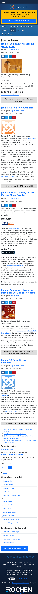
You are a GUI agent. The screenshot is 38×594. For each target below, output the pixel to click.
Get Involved (7, 492)
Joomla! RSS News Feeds (11, 519)
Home (4, 27)
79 (10, 467)
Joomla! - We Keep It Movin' (10, 95)
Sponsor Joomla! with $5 (24, 572)
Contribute (20, 30)
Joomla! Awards (8, 501)
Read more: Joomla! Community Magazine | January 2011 (19, 100)
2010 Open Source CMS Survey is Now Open (18, 436)
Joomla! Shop (7, 508)
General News (14, 49)
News (12, 30)
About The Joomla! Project (11, 495)
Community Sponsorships (11, 539)
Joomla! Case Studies (9, 505)
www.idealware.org (14, 228)
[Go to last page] (16, 467)
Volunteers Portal (8, 543)
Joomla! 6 (5, 30)
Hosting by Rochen (19, 593)
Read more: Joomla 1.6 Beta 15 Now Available (19, 423)
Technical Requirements (11, 523)
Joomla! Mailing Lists (9, 512)
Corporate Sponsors (9, 535)
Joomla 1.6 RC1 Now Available (17, 107)
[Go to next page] (13, 467)
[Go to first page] (3, 467)
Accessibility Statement (13, 570)
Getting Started (8, 485)
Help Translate (10, 574)
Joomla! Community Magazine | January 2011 (18, 45)
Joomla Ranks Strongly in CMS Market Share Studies (17, 194)
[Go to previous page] (6, 467)
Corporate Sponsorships (11, 532)
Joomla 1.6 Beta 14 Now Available (15, 434)
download (31, 138)
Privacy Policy (27, 570)
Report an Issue (22, 574)
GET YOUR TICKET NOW (19, 20)
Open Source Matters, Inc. (20, 583)
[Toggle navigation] (3, 2)
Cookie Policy (10, 572)
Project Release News (17, 111)
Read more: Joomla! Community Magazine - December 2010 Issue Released (19, 352)
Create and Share (8, 488)
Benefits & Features (26, 27)
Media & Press (7, 34)
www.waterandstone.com (14, 266)
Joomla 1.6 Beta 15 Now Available (14, 361)
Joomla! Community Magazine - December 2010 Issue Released (18, 291)
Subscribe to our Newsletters (14, 548)
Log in (30, 574)
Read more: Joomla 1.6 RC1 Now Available (19, 186)
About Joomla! (13, 27)
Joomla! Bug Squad (7, 176)
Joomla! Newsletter (9, 516)
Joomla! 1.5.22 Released (11, 438)
